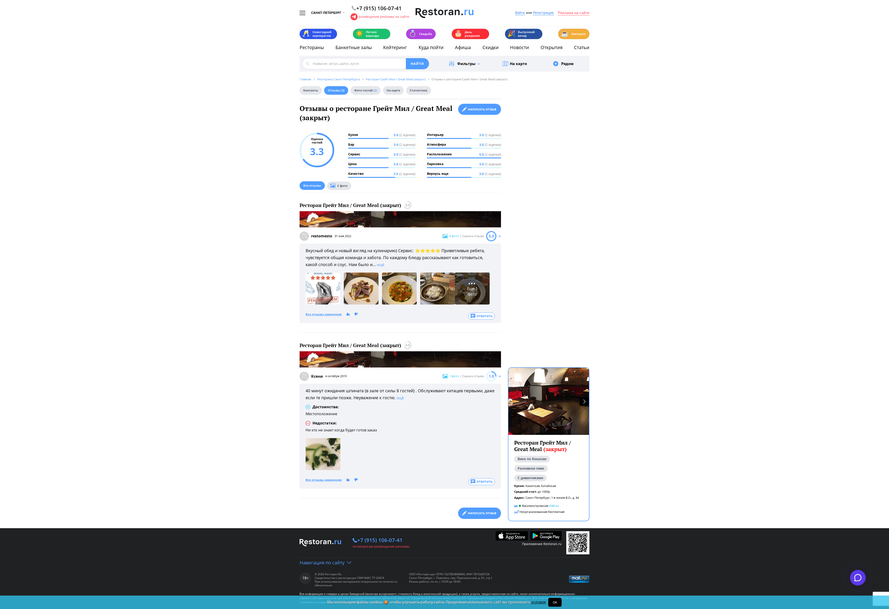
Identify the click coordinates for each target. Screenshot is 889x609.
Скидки (490, 47)
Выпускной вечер (521, 34)
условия (538, 602)
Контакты (310, 90)
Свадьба (420, 33)
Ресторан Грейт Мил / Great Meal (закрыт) (350, 205)
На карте (518, 63)
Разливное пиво (531, 468)
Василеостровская (535, 506)
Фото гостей (365, 90)
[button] (584, 401)
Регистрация (543, 13)
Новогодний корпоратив (317, 34)
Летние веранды (367, 34)
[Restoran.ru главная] (444, 13)
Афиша (463, 47)
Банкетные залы (353, 47)
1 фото (454, 376)
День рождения (467, 34)
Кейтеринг (395, 47)
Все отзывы (312, 185)
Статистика (418, 90)
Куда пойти (431, 47)
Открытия (552, 47)
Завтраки (573, 33)
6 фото (454, 236)
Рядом (567, 63)
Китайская (548, 485)
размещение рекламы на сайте (384, 16)
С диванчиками (530, 477)
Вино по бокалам (532, 459)
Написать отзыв (482, 109)
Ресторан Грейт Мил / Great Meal (542, 446)
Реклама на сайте (573, 13)
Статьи (581, 47)
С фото (342, 186)
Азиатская (532, 485)
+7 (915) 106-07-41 (380, 540)
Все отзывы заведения (324, 314)
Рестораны (312, 47)
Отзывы (336, 90)
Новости (519, 47)
